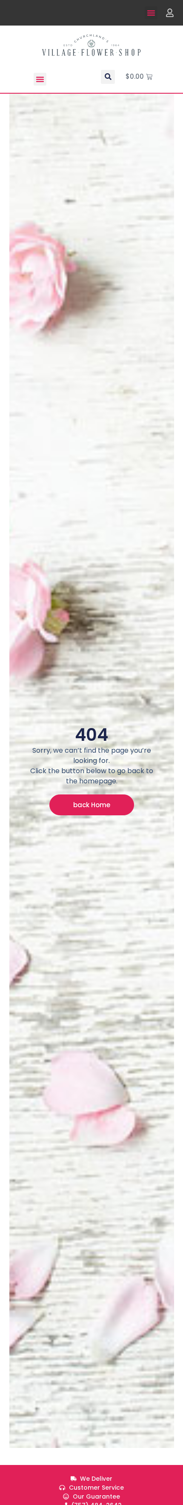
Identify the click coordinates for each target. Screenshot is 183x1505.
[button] (151, 12)
